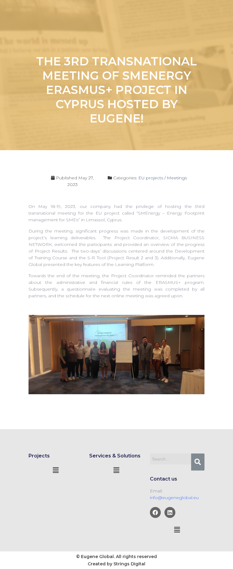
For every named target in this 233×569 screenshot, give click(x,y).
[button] (56, 470)
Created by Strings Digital (116, 564)
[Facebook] (155, 512)
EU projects (150, 178)
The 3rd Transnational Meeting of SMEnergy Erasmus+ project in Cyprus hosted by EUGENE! (116, 90)
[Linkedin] (169, 512)
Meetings (177, 178)
